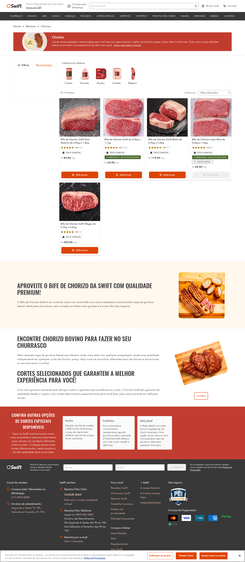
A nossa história (150, 488)
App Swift (116, 549)
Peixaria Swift (119, 498)
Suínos (56, 16)
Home (17, 26)
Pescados (85, 16)
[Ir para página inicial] (14, 6)
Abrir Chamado (73, 541)
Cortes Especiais (105, 16)
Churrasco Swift (120, 493)
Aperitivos (125, 16)
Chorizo (46, 26)
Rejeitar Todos (186, 555)
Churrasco (16, 16)
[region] (122, 556)
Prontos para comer (164, 16)
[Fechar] (239, 555)
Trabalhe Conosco (122, 504)
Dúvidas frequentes (122, 518)
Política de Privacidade (94, 558)
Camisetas (229, 16)
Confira (201, 396)
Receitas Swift (119, 488)
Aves (44, 16)
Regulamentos (119, 544)
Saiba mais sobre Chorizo (127, 45)
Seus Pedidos (119, 533)
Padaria (185, 16)
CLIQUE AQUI (73, 494)
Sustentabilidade (150, 502)
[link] (34, 7)
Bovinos (32, 16)
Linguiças (70, 16)
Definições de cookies (160, 555)
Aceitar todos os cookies (213, 555)
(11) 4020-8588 (20, 497)
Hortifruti (142, 16)
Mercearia (199, 16)
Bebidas (214, 16)
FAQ (113, 538)
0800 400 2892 (84, 514)
